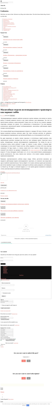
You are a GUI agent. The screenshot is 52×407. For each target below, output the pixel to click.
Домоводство (6, 30)
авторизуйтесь (48, 235)
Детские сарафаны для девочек (10, 217)
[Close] (1, 1)
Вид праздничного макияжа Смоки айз (12, 47)
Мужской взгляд (7, 28)
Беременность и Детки (8, 22)
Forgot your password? (5, 310)
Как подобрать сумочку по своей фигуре (13, 70)
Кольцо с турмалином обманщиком (12, 63)
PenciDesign (28, 102)
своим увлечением (35, 150)
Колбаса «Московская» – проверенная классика (15, 55)
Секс (4, 27)
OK (28, 405)
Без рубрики (7, 86)
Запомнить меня (6, 293)
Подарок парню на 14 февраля (10, 78)
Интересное (6, 20)
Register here (14, 313)
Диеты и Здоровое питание (9, 26)
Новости (5, 25)
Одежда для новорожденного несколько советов (15, 204)
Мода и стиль (6, 21)
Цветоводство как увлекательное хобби (13, 39)
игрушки (3, 171)
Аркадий (3, 115)
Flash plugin (10, 399)
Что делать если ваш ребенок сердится (12, 210)
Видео (5, 89)
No (28, 360)
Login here (17, 325)
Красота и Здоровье (7, 19)
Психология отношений (8, 24)
